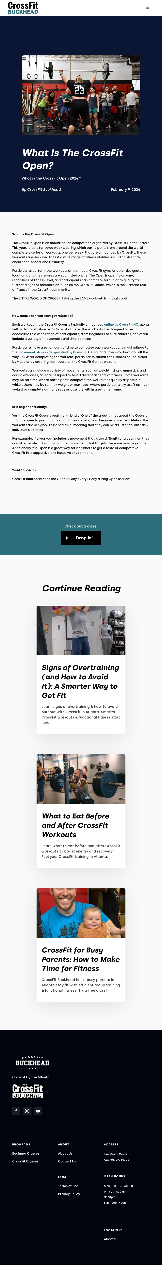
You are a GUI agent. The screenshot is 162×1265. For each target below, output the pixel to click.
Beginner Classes (25, 1153)
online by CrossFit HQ (121, 324)
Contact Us (67, 1161)
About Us (65, 1153)
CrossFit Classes (25, 1161)
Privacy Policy (69, 1194)
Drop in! (84, 538)
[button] (148, 8)
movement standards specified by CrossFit (52, 352)
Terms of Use (68, 1186)
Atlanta (110, 1239)
